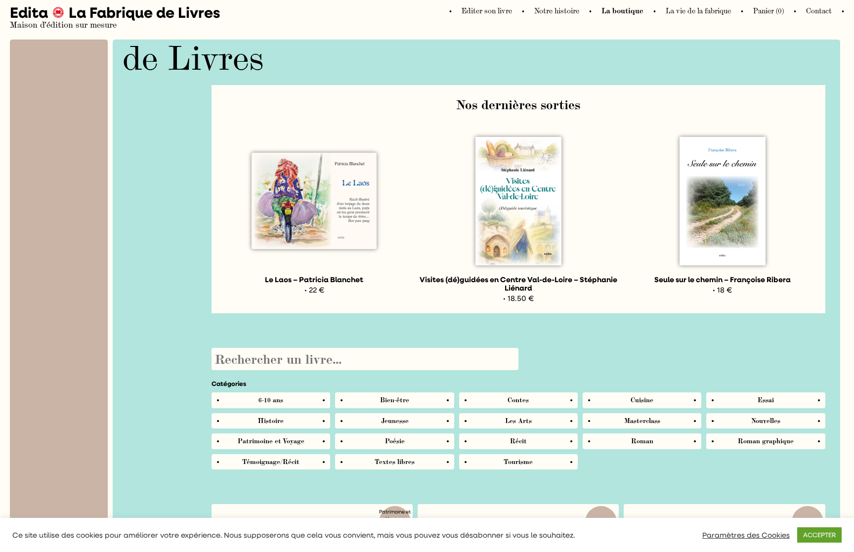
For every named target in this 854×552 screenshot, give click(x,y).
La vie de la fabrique (698, 11)
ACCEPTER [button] (819, 535)
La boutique (622, 11)
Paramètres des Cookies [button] (746, 535)
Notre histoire (556, 11)
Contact (819, 11)
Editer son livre (487, 11)
